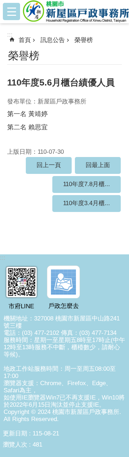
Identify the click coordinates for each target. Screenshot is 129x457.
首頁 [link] (25, 40)
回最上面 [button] (98, 165)
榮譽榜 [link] (84, 40)
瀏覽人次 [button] (15, 444)
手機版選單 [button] (11, 11)
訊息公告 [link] (52, 40)
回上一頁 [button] (49, 165)
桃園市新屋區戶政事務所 (76, 11)
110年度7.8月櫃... (86, 184)
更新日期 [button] (15, 433)
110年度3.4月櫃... (86, 203)
